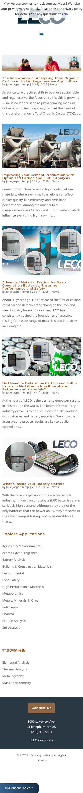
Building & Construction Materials (27, 566)
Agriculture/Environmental (21, 546)
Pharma (8, 614)
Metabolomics (12, 593)
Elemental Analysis (15, 662)
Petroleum (10, 607)
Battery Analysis (13, 559)
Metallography (13, 676)
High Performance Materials (23, 587)
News (53, 84)
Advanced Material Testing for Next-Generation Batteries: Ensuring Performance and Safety (34, 285)
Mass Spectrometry (16, 683)
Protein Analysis (14, 621)
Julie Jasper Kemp (17, 84)
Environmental (13, 573)
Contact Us (42, 708)
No (66, 14)
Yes (60, 14)
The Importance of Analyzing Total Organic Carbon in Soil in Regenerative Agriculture (40, 79)
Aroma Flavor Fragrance (19, 553)
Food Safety (10, 580)
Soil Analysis (11, 627)
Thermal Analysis (14, 669)
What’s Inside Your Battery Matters (33, 484)
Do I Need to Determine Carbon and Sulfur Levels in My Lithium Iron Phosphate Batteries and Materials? (39, 386)
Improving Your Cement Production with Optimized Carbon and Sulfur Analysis (38, 176)
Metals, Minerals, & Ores (20, 600)
